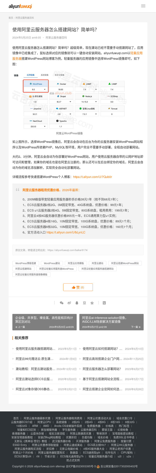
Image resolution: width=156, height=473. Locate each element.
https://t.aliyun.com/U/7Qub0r (92, 177)
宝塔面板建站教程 (123, 433)
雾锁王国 (107, 429)
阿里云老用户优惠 (120, 448)
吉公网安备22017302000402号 (119, 466)
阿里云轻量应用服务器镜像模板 (31, 274)
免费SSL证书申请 (123, 437)
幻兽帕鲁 (123, 429)
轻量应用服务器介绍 (101, 456)
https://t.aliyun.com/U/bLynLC (65, 232)
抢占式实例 (73, 460)
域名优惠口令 (124, 418)
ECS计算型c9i (22, 456)
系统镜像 (61, 422)
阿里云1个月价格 (23, 452)
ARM (35, 425)
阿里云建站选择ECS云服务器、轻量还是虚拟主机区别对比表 (46, 379)
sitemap (60, 466)
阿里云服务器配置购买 (51, 452)
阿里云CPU (44, 422)
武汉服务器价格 (61, 441)
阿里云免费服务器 (105, 441)
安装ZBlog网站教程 (49, 437)
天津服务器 (82, 441)
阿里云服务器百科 (56, 37)
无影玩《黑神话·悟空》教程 (30, 441)
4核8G (102, 422)
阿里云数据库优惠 (80, 433)
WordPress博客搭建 (25, 263)
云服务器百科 (89, 429)
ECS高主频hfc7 (97, 444)
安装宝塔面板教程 (22, 437)
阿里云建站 (97, 263)
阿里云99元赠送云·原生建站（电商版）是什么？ (46, 358)
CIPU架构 (127, 452)
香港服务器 (18, 433)
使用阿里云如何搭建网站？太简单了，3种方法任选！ (113, 348)
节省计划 (50, 456)
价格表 (110, 425)
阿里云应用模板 (76, 263)
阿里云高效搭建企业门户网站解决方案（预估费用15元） (113, 358)
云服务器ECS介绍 (21, 422)
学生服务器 (69, 429)
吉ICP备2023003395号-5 (81, 466)
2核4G (89, 422)
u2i (119, 456)
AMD (46, 425)
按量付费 (126, 441)
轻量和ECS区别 (26, 429)
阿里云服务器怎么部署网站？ (102, 369)
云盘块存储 (37, 433)
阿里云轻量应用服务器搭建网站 (98, 268)
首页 (11, 17)
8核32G (130, 422)
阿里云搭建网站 (23, 268)
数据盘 (74, 452)
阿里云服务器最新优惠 (37, 418)
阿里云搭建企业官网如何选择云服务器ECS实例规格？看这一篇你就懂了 (113, 389)
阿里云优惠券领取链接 (45, 444)
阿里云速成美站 (73, 444)
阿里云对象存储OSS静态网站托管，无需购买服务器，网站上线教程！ (46, 389)
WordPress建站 (52, 263)
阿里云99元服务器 (122, 444)
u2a (129, 456)
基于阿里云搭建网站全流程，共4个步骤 (109, 379)
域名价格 (103, 437)
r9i (37, 456)
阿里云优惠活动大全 (99, 418)
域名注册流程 (57, 433)
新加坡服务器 (49, 429)
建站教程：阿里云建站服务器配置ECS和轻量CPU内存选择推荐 (46, 369)
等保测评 (101, 433)
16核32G (21, 425)
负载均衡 (87, 437)
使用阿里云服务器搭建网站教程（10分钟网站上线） (46, 348)
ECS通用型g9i (91, 452)
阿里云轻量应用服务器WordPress (56, 268)
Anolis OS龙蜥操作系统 (68, 425)
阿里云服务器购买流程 (28, 448)
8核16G (115, 422)
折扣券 (50, 448)
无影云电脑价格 (69, 448)
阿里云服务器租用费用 (69, 418)
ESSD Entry (20, 444)
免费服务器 (93, 425)
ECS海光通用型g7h (72, 456)
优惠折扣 (71, 437)
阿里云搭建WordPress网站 (125, 263)
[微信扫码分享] (61, 302)
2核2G (76, 422)
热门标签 (124, 425)
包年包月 (110, 452)
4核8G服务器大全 (93, 448)
